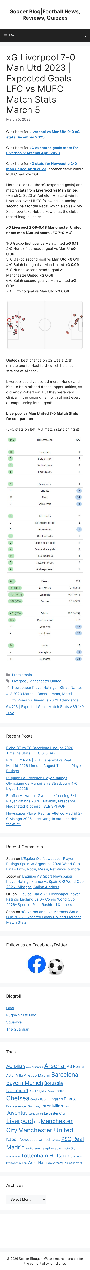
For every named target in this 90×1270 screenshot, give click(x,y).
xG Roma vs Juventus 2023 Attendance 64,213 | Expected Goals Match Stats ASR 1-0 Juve (45, 706)
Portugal (55, 1139)
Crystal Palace (39, 1099)
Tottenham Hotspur (45, 1155)
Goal (10, 1008)
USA (73, 1156)
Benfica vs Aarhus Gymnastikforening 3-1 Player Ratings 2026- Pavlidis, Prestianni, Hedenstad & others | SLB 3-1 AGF (41, 801)
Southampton (44, 1148)
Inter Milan (52, 1105)
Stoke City (69, 1148)
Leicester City (55, 1113)
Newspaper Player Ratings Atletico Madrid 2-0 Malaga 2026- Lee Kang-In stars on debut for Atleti (44, 818)
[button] (84, 35)
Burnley (52, 1091)
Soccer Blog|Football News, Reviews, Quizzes (45, 14)
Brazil (32, 1091)
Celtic (60, 1091)
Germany (34, 1106)
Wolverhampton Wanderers (65, 1163)
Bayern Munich (24, 1083)
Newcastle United (34, 1139)
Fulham (22, 1106)
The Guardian (17, 1029)
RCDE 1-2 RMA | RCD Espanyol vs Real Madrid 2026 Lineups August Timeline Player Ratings (44, 765)
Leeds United (36, 1113)
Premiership (22, 675)
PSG (66, 1139)
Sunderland (13, 1156)
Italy (66, 1106)
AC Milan (15, 1066)
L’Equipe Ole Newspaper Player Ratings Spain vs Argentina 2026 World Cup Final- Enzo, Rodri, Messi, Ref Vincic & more (43, 864)
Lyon (37, 1122)
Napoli (12, 1139)
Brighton (42, 1091)
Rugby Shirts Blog (21, 1015)
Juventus (17, 1113)
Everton (71, 1098)
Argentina (37, 1067)
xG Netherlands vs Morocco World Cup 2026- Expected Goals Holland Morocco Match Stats (43, 917)
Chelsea (17, 1098)
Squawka (14, 1022)
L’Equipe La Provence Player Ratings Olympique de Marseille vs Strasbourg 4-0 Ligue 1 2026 (41, 783)
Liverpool (19, 681)
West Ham (37, 1162)
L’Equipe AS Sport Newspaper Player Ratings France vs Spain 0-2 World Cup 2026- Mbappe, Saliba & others (45, 881)
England (56, 1099)
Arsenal (55, 1065)
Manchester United (45, 681)
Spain (58, 1148)
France (11, 1106)
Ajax (28, 1067)
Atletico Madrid (37, 1075)
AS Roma (75, 1066)
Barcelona (64, 1074)
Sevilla (29, 1148)
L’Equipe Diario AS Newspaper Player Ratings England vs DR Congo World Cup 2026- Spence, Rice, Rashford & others (43, 899)
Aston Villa (14, 1075)
